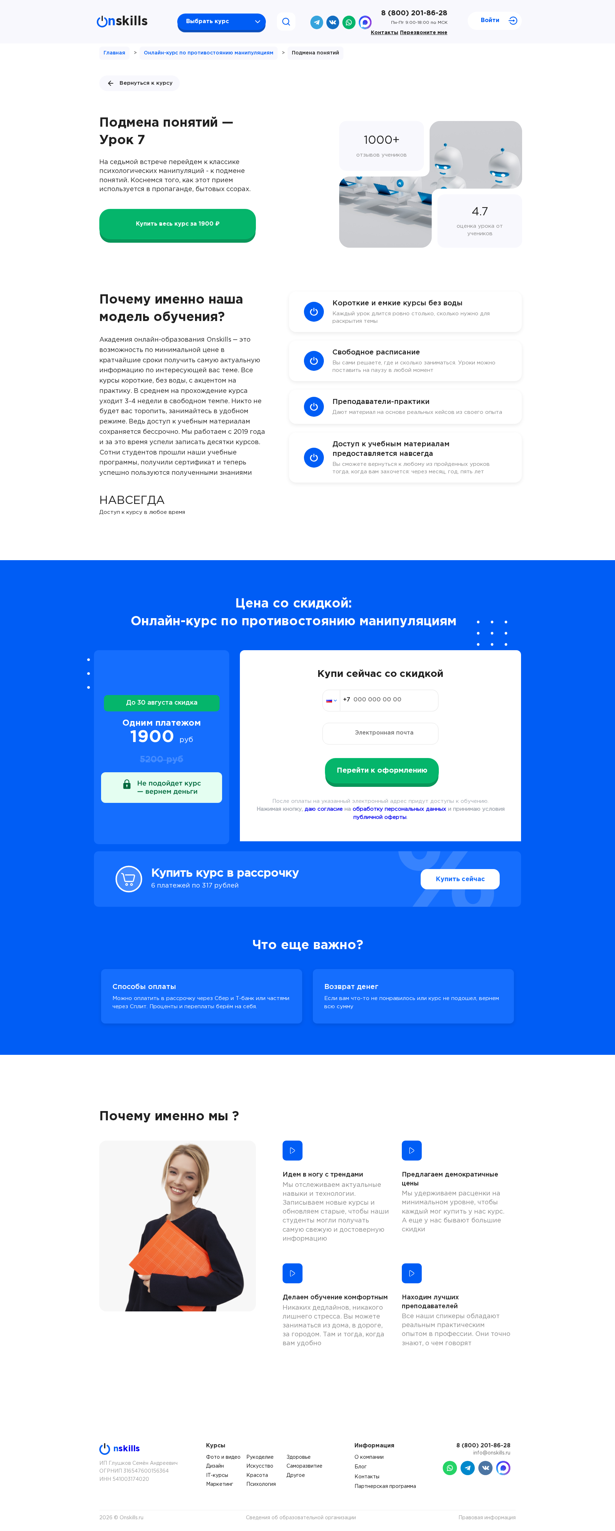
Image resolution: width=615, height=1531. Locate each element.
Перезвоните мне (423, 33)
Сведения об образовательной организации (301, 1518)
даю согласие (324, 809)
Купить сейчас (460, 879)
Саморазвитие (304, 1466)
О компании (369, 1457)
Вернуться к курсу (146, 83)
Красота (257, 1475)
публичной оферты (379, 817)
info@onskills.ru (491, 1453)
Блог (360, 1467)
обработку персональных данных (399, 809)
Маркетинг (219, 1484)
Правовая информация (487, 1518)
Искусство (259, 1466)
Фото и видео (223, 1457)
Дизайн (215, 1466)
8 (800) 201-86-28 (414, 13)
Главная (114, 53)
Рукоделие (260, 1457)
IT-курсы (217, 1475)
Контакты (384, 33)
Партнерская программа (385, 1486)
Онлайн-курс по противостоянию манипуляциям (208, 53)
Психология (261, 1484)
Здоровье (299, 1457)
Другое (296, 1475)
